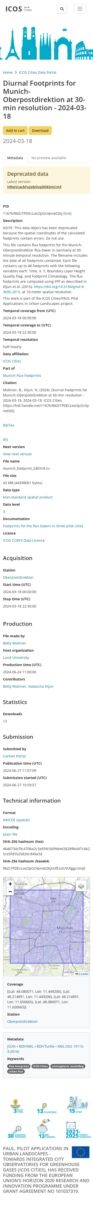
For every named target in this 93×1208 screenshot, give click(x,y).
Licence (9, 533)
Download (40, 130)
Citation (10, 382)
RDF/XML (26, 1046)
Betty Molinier (14, 686)
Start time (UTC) (17, 584)
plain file (10, 834)
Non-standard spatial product (28, 497)
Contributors (14, 679)
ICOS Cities (12, 361)
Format (9, 812)
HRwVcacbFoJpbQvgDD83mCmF (34, 186)
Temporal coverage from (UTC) (29, 310)
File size (9, 475)
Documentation (16, 518)
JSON (12, 1046)
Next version (14, 446)
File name (11, 461)
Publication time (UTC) (22, 763)
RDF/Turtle (46, 1046)
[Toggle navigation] (80, 8)
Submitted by (14, 748)
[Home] (18, 8)
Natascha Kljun (41, 686)
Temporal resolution (20, 339)
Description (13, 220)
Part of (9, 368)
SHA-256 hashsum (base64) (26, 861)
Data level (11, 504)
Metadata (15, 1039)
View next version (17, 454)
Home (8, 72)
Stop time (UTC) (16, 599)
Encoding (11, 827)
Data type (11, 490)
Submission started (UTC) (25, 777)
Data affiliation (16, 354)
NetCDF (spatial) (16, 819)
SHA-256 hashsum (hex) (23, 841)
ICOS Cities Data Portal (37, 72)
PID (6, 206)
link (67, 213)
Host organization (18, 650)
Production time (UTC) (22, 664)
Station (9, 570)
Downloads (12, 713)
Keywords (15, 1058)
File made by (14, 636)
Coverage (15, 984)
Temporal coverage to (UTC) (27, 325)
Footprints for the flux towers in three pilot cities (43, 526)
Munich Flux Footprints (22, 375)
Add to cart (15, 130)
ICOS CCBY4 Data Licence (24, 540)
